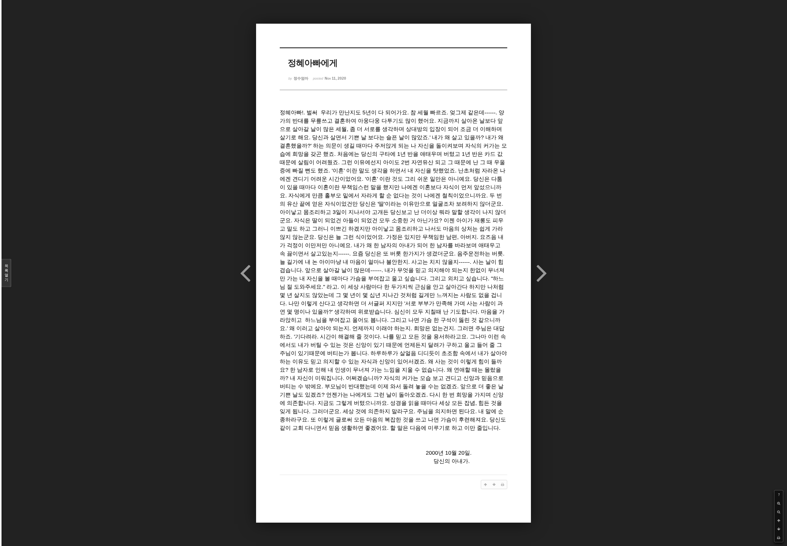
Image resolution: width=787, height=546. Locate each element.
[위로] (778, 520)
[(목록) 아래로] (778, 529)
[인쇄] (778, 537)
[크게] (778, 503)
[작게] (778, 512)
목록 (6, 273)
